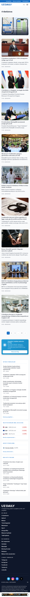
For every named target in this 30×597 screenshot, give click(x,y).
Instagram (4, 562)
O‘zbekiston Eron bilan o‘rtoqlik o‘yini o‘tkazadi (13, 462)
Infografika (8, 1)
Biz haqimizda (6, 541)
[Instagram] (12, 578)
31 (21, 333)
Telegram (4, 560)
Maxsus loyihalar (17, 1)
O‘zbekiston (5, 515)
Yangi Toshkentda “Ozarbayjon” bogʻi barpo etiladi (15, 484)
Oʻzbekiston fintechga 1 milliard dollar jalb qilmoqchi (14, 491)
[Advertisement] (15, 595)
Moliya (3, 520)
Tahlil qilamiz (25, 1)
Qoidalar (4, 544)
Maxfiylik (4, 546)
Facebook (4, 565)
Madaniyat (5, 525)
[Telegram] (8, 578)
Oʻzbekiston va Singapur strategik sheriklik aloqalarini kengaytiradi (14, 390)
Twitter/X (4, 567)
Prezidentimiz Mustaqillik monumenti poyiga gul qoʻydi (15, 410)
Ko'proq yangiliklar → (8, 417)
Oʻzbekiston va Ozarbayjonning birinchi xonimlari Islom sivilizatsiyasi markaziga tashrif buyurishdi (14, 470)
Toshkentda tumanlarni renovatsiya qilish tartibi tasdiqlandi (14, 404)
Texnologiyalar (6, 523)
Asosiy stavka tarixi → (8, 451)
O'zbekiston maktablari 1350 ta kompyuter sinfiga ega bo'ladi (14, 375)
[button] (24, 4)
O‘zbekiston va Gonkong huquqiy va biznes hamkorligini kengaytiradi (15, 397)
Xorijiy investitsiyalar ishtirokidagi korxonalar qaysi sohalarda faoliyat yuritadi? (12, 383)
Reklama (4, 551)
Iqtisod (4, 518)
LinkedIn (4, 570)
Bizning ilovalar (6, 549)
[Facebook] (17, 578)
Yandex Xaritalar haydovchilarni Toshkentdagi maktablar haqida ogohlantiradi (11, 368)
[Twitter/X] (21, 578)
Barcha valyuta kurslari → (9, 437)
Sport (3, 528)
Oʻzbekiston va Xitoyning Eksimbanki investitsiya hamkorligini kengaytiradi (13, 477)
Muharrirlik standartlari (8, 554)
